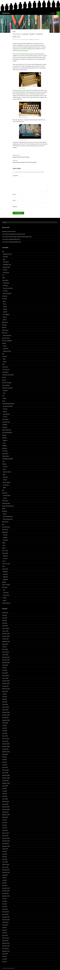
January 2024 (5, 678)
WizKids (4, 582)
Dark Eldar (5, 256)
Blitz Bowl (4, 325)
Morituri (5, 317)
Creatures (5, 408)
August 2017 (5, 875)
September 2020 (6, 783)
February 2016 (5, 911)
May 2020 (4, 793)
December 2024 (6, 657)
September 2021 (6, 751)
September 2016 (6, 896)
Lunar (3, 461)
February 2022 (5, 738)
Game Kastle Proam (6, 429)
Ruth (3, 524)
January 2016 (5, 914)
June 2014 (4, 959)
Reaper (3, 508)
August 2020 (5, 785)
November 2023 (6, 683)
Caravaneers (6, 592)
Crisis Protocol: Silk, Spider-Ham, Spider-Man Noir (13, 234)
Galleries (52, 13)
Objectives (5, 555)
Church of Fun (6, 595)
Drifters (5, 597)
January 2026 (5, 631)
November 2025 (6, 636)
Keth (4, 545)
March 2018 (5, 861)
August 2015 (5, 924)
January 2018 (5, 867)
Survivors (5, 416)
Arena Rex (4, 298)
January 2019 (5, 835)
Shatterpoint (5, 532)
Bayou (4, 469)
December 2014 (6, 943)
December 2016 (6, 888)
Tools (14, 31)
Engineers (5, 440)
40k (3, 251)
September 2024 (6, 662)
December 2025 (6, 633)
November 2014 (6, 945)
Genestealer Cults (7, 264)
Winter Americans (7, 335)
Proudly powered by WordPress (8, 968)
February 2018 (5, 864)
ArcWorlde (4, 296)
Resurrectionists (6, 482)
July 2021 (4, 757)
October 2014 (5, 948)
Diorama (4, 380)
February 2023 (5, 707)
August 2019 (5, 817)
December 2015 (6, 917)
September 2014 (6, 951)
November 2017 (6, 872)
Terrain (3, 561)
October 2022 (5, 717)
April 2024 (4, 670)
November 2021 (6, 746)
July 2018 (4, 851)
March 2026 (5, 625)
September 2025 (6, 641)
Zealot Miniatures (6, 603)
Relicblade (4, 511)
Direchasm (5, 574)
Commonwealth (6, 495)
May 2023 (4, 699)
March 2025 (5, 649)
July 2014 (4, 956)
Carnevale (4, 356)
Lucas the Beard (25, 39)
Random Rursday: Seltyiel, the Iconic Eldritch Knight (24, 161)
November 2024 (6, 659)
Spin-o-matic (5, 550)
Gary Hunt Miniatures (7, 432)
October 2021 (5, 749)
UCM (4, 393)
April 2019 (4, 827)
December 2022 (6, 712)
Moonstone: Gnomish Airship (9, 231)
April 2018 (4, 859)
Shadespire (5, 579)
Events (3, 401)
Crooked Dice (5, 372)
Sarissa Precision (6, 527)
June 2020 (4, 791)
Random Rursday (6, 503)
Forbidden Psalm (6, 422)
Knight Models (5, 456)
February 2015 (5, 938)
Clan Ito (5, 346)
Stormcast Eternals (7, 293)
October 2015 (5, 922)
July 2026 (4, 615)
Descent (4, 377)
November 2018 (6, 840)
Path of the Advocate (7, 519)
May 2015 (4, 930)
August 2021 (5, 754)
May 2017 (4, 882)
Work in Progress (6, 584)
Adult (3, 277)
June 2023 (4, 696)
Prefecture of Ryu (7, 351)
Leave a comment (36, 39)
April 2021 (4, 764)
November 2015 (6, 919)
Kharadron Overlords (8, 288)
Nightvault (5, 576)
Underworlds (5, 569)
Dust (3, 395)
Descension (5, 348)
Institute (5, 411)
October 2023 (5, 686)
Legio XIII (5, 311)
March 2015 (5, 935)
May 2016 (4, 903)
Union (4, 443)
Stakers (4, 600)
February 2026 (5, 628)
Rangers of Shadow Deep (7, 506)
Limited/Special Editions (7, 458)
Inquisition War (6, 267)
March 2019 (5, 830)
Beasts (4, 301)
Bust (3, 353)
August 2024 (5, 665)
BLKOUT (4, 327)
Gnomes (5, 498)
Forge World (6, 262)
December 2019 (6, 806)
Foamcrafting (5, 419)
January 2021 (5, 772)
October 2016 (5, 893)
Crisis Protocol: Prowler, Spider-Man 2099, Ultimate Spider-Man (17, 236)
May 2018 (4, 856)
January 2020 (5, 804)
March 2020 (5, 799)
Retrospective (5, 521)
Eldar (4, 259)
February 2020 (5, 801)
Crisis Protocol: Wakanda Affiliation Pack (11, 241)
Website (15, 206)
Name (14, 194)
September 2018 (6, 846)
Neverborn (5, 477)
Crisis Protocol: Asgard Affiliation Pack (11, 239)
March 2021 (5, 767)
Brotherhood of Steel (7, 406)
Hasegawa (4, 445)
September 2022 (6, 720)
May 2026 (4, 620)
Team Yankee (5, 553)
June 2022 (4, 728)
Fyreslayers (5, 285)
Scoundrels (5, 540)
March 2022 (5, 736)
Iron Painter (5, 450)
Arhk (4, 590)
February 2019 (5, 833)
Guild (4, 359)
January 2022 (5, 741)
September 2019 (6, 814)
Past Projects (5, 500)
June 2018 (4, 854)
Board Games (5, 330)
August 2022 (5, 722)
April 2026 (4, 623)
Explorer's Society (7, 471)
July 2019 (4, 820)
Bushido (4, 343)
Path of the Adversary (8, 516)
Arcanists (5, 466)
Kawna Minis (5, 453)
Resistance (5, 390)
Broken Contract (6, 338)
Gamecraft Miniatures (22, 50)
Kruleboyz (5, 290)
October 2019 (5, 812)
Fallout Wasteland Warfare (8, 403)
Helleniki (5, 309)
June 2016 (4, 901)
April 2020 (4, 796)
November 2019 (6, 809)
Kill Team (5, 269)
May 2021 (4, 762)
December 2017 (6, 869)
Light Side (5, 537)
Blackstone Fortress (7, 254)
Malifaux (4, 464)
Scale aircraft (5, 529)
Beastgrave (5, 571)
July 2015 (4, 927)
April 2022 (4, 733)
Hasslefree (4, 448)
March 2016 (5, 909)
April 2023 (4, 701)
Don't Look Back (6, 385)
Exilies (4, 304)
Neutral (4, 513)
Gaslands (4, 435)
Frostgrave (4, 427)
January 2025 (5, 654)
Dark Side (5, 534)
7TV (3, 275)
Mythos (4, 398)
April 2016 (4, 906)
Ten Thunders (6, 485)
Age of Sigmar (5, 280)
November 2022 (6, 715)
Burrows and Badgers (7, 340)
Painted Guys (6, 13)
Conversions (5, 367)
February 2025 (5, 652)
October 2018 (5, 843)
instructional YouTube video (22, 90)
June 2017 (4, 880)
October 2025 (5, 638)
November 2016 (6, 890)
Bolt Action (4, 332)
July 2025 (4, 646)
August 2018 (5, 848)
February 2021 (5, 770)
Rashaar (5, 361)
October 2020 (5, 780)
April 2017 (4, 885)
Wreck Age (4, 587)
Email (14, 200)
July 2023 (4, 694)
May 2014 (4, 961)
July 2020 (4, 788)
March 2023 (5, 704)
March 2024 (5, 673)
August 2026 (5, 612)
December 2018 (6, 838)
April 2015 (4, 932)
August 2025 (5, 644)
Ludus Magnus (6, 314)
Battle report (5, 322)
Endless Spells (6, 283)
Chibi (3, 364)
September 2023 (6, 688)
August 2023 (5, 691)
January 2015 (5, 940)
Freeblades (4, 424)
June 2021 (4, 759)
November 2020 (6, 778)
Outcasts (5, 479)
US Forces (5, 558)
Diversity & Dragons (6, 382)
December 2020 (6, 775)
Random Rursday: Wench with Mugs (21, 156)
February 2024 (5, 675)
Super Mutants (6, 414)
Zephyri (5, 319)
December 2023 (6, 680)
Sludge (3, 542)
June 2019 (4, 822)
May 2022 (4, 730)
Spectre (4, 548)
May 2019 (4, 825)
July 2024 (4, 667)
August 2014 (5, 953)
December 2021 (6, 743)
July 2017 (4, 877)
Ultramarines (6, 272)
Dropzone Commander (7, 387)
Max (3, 490)
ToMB (4, 487)
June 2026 (4, 617)
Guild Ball (4, 437)
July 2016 (4, 898)
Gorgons (5, 306)
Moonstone (4, 492)
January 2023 (5, 709)
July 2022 (4, 725)
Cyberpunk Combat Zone (8, 374)
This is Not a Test (6, 563)
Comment (15, 175)
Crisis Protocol (5, 369)
